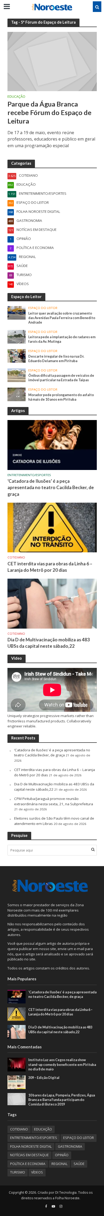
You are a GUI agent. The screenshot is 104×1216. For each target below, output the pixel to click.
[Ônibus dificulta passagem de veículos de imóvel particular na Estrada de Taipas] (16, 374)
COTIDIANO (16, 557)
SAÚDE (79, 1164)
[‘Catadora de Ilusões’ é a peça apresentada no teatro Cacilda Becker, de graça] (52, 444)
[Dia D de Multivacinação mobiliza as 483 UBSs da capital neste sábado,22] (52, 603)
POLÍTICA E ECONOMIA (27, 1164)
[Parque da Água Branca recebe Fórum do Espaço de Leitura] (52, 61)
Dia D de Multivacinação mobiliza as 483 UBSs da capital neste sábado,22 (48, 643)
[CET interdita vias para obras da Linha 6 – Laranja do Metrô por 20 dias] (52, 527)
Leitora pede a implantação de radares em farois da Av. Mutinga (61, 339)
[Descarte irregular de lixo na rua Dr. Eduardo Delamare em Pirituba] (16, 355)
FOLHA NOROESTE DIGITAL (31, 1146)
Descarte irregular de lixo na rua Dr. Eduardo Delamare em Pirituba (56, 358)
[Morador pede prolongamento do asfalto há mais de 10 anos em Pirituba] (16, 394)
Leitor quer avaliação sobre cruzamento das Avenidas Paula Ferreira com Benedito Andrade (61, 317)
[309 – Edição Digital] (16, 1081)
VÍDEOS (37, 1172)
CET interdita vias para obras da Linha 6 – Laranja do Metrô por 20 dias (49, 567)
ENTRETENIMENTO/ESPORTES (29, 475)
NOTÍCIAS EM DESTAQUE (29, 1155)
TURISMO (17, 1172)
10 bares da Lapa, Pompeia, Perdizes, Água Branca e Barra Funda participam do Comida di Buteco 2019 (61, 1099)
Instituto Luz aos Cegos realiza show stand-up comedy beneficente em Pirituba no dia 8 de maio (62, 1064)
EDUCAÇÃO (16, 97)
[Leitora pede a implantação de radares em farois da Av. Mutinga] (16, 336)
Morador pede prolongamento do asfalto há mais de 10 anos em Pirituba (61, 397)
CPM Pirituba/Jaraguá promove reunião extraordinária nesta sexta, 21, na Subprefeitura (53, 801)
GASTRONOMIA (70, 1146)
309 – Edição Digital (43, 1078)
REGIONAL (59, 1164)
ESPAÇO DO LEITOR (42, 308)
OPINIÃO (62, 1155)
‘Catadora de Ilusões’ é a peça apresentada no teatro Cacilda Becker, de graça (50, 487)
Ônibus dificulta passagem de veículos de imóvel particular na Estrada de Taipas (61, 378)
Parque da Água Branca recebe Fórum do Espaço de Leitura (49, 112)
